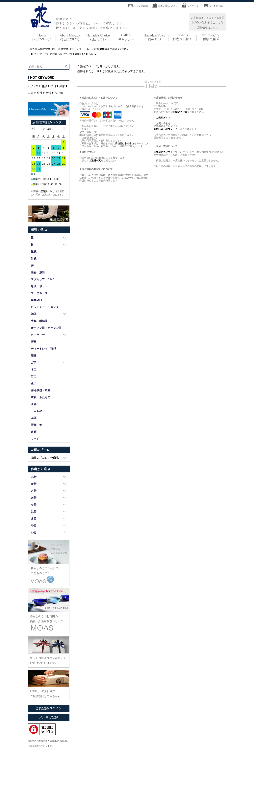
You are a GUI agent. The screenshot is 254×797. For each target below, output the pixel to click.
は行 (34, 511)
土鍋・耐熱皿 (39, 320)
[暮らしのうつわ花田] (41, 26)
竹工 (34, 376)
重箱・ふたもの (40, 397)
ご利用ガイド (198, 17)
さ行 (34, 490)
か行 (34, 483)
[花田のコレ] (98, 40)
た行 (34, 497)
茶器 (34, 404)
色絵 (44, 86)
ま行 (34, 518)
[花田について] (70, 40)
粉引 (39, 92)
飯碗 (34, 251)
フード (35, 438)
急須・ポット (39, 286)
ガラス (34, 86)
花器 (34, 418)
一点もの (36, 411)
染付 (53, 86)
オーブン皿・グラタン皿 (46, 327)
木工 (34, 369)
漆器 (34, 355)
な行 (34, 504)
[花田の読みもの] (154, 40)
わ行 (34, 532)
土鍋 (48, 92)
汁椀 (34, 258)
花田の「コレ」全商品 (45, 457)
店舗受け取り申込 (124, 143)
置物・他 (36, 424)
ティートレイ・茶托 (43, 348)
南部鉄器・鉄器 (40, 390)
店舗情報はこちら (207, 27)
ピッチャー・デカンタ (45, 307)
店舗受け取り (47, 191)
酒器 (34, 313)
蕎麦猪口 (36, 300)
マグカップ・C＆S (42, 279)
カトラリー (38, 334)
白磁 (30, 92)
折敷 (34, 341)
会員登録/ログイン (49, 708)
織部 (62, 86)
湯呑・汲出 (38, 272)
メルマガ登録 (48, 717)
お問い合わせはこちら (207, 22)
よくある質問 (216, 17)
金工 (34, 383)
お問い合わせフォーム (166, 129)
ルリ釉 (59, 92)
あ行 (34, 476)
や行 (34, 525)
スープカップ (39, 293)
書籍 (34, 431)
